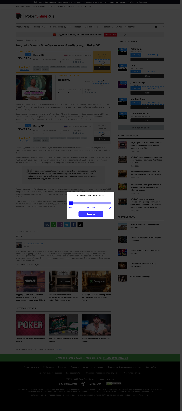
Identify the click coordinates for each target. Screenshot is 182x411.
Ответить (91, 214)
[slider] (71, 203)
